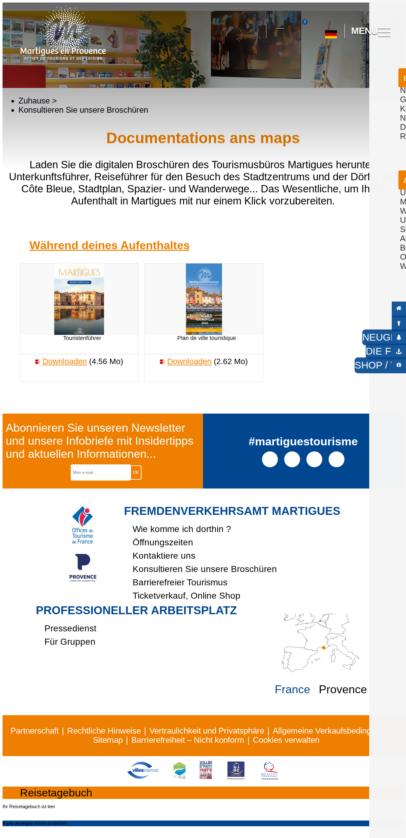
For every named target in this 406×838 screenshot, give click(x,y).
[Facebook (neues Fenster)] (270, 458)
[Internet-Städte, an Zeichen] (143, 778)
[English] (352, 59)
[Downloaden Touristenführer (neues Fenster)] (37, 361)
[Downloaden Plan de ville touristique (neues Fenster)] (162, 361)
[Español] (323, 59)
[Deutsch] (331, 31)
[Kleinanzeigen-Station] (179, 778)
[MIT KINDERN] (399, 323)
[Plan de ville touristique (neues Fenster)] (204, 299)
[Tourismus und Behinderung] (236, 778)
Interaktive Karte (280, 24)
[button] (255, 31)
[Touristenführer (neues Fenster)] (79, 299)
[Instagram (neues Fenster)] (292, 458)
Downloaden (65, 361)
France (292, 689)
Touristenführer (82, 338)
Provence (343, 689)
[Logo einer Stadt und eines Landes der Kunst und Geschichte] (206, 778)
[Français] (338, 59)
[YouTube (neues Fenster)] (314, 458)
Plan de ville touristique (206, 338)
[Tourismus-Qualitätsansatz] (269, 778)
